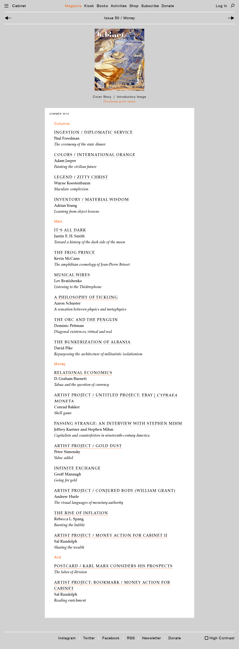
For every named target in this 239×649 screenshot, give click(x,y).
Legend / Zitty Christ (81, 178)
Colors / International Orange (95, 155)
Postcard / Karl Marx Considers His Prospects (113, 566)
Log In (221, 6)
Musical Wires (72, 275)
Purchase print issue (119, 101)
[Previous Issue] (7, 18)
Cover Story (102, 97)
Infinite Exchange (77, 469)
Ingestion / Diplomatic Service (93, 133)
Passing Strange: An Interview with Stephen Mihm (118, 424)
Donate (168, 6)
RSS (131, 638)
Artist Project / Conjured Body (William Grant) (115, 491)
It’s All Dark (70, 231)
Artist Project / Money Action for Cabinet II (110, 536)
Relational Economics (83, 373)
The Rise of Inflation (81, 513)
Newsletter (151, 638)
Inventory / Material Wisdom (91, 200)
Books (102, 6)
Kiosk (89, 6)
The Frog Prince (74, 253)
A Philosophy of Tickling (86, 298)
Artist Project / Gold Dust (88, 446)
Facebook (111, 638)
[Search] (233, 6)
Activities (119, 6)
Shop (134, 6)
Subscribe (150, 6)
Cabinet (19, 6)
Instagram (67, 638)
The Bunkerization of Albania (92, 342)
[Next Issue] (231, 18)
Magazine (73, 6)
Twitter (89, 638)
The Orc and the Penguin (86, 320)
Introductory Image (131, 97)
